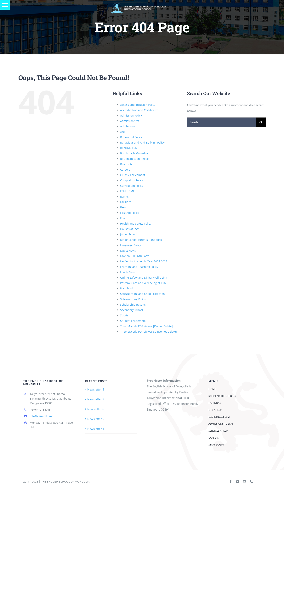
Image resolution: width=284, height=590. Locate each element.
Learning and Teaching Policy (139, 267)
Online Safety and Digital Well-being (143, 277)
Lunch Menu (128, 272)
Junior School (128, 234)
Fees (123, 207)
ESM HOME (127, 191)
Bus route (126, 164)
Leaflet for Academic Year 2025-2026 (143, 261)
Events (124, 196)
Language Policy (130, 245)
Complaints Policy (131, 180)
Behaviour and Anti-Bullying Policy (142, 142)
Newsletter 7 (95, 399)
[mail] (244, 481)
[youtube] (237, 481)
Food (123, 218)
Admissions (127, 126)
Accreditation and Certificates (139, 110)
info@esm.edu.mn (42, 416)
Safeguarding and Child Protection (142, 294)
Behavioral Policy (131, 137)
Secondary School (131, 310)
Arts (122, 132)
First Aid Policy (129, 213)
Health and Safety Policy (135, 223)
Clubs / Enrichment (132, 175)
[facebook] (230, 481)
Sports (124, 315)
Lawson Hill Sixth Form (134, 256)
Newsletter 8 (95, 389)
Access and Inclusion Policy (137, 105)
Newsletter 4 (95, 429)
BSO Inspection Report (134, 159)
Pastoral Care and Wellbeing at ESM (143, 283)
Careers (125, 169)
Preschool (126, 288)
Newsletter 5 (95, 419)
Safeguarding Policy (133, 299)
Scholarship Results (133, 304)
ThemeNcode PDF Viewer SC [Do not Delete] (148, 331)
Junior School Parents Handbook (141, 240)
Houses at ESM (129, 229)
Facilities (125, 202)
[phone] (251, 481)
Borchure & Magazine (134, 153)
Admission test (129, 121)
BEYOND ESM (129, 148)
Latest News (128, 250)
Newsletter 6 (95, 409)
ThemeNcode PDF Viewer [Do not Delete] (146, 326)
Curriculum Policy (131, 186)
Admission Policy (131, 115)
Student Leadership (133, 321)
